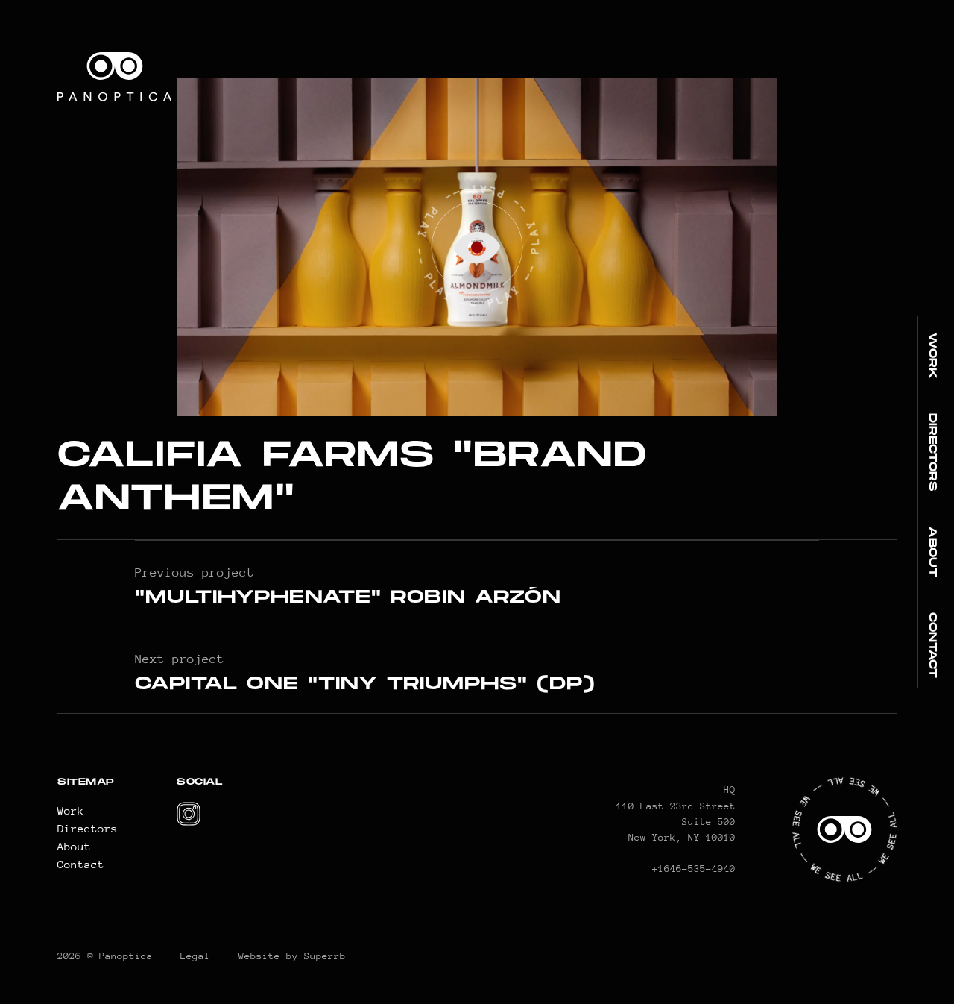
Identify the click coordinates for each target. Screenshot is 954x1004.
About (932, 552)
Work (932, 355)
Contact (932, 645)
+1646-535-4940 (694, 868)
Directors (932, 452)
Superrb (325, 955)
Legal (195, 955)
